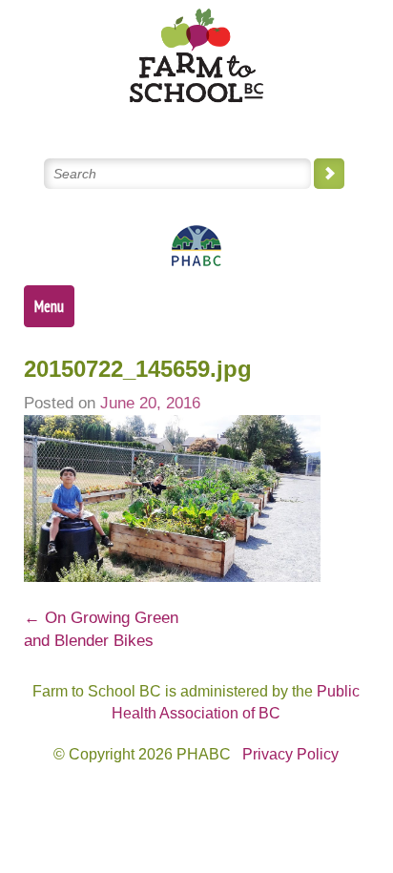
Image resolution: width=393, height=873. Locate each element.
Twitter (127, 122)
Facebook (173, 122)
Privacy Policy (290, 754)
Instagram (264, 122)
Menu (49, 306)
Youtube (219, 122)
